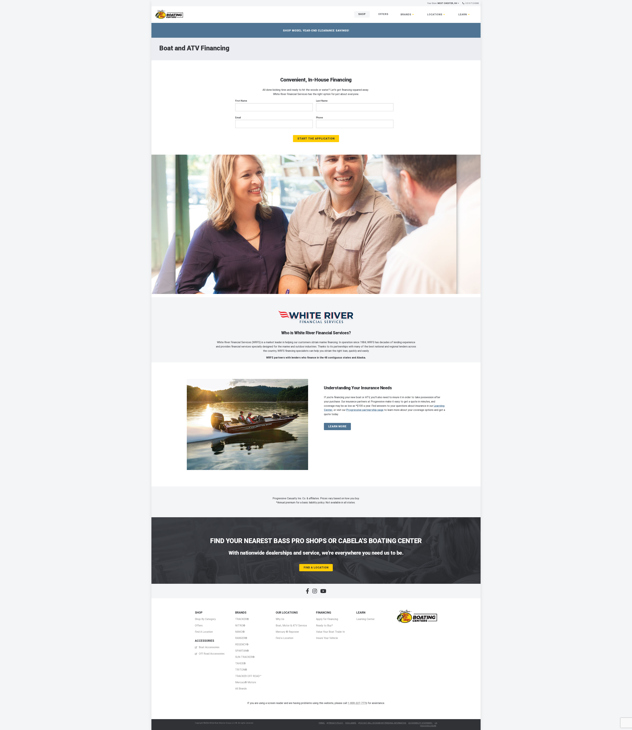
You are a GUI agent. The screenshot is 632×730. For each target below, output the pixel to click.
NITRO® (240, 625)
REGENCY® (242, 644)
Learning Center (365, 619)
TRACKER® (242, 619)
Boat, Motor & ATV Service (291, 625)
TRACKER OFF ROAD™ (248, 676)
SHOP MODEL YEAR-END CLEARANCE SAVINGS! (316, 30)
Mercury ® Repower (287, 631)
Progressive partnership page (364, 410)
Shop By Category (205, 619)
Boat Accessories (208, 647)
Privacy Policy (335, 723)
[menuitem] (205, 622)
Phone (319, 117)
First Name (241, 100)
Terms (321, 723)
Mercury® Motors (245, 682)
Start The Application (316, 138)
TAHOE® (240, 663)
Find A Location (316, 567)
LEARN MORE (337, 426)
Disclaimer (350, 723)
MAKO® (240, 631)
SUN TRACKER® (245, 657)
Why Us (280, 619)
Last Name (322, 100)
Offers (383, 14)
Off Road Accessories (211, 653)
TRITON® (241, 669)
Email (238, 117)
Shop (362, 14)
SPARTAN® (242, 650)
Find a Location (284, 638)
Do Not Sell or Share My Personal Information (383, 723)
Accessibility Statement (420, 723)
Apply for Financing (327, 619)
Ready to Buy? (324, 625)
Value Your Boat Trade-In (330, 631)
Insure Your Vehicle (327, 638)
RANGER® (241, 638)
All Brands (241, 688)
